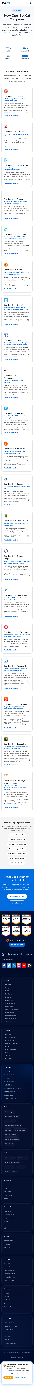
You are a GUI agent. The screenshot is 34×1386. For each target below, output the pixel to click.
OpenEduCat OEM (9, 1280)
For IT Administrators (12, 1139)
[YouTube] (24, 965)
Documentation (8, 1211)
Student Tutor (8, 1085)
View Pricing (17, 903)
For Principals (9, 1112)
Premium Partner (9, 1267)
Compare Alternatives (10, 1218)
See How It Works (17, 896)
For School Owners (20, 1130)
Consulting (7, 1244)
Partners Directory (9, 1277)
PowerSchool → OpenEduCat (17, 844)
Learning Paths (8, 1095)
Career (6, 1310)
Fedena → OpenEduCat (17, 835)
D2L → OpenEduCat (17, 863)
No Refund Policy (9, 1329)
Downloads (20, 1167)
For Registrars (9, 1121)
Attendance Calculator (12, 1162)
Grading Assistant (9, 1081)
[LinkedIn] (14, 965)
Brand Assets (9, 1167)
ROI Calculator (9, 1158)
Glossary (6, 1198)
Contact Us (7, 1296)
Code (6, 1171)
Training (6, 1251)
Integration (7, 1247)
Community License (10, 1343)
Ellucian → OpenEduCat (17, 849)
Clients (6, 1185)
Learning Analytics (9, 1092)
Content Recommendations (12, 1088)
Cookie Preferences (17, 1357)
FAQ (5, 1228)
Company (6, 1293)
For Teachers (9, 1143)
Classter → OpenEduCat (17, 839)
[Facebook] (4, 965)
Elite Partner (7, 1263)
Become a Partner (9, 1274)
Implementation (8, 1241)
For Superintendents (11, 1116)
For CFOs (8, 1130)
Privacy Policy (8, 1333)
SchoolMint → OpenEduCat (17, 853)
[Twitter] (9, 965)
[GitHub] (29, 965)
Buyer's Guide (8, 1195)
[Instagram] (19, 965)
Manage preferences (21, 1377)
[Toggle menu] (31, 3)
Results (6, 1188)
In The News (7, 1307)
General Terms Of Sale (10, 1326)
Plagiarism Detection (10, 1098)
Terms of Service (9, 1323)
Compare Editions (9, 1214)
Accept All (8, 1377)
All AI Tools (7, 1071)
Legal (5, 1303)
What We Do (7, 1300)
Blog (5, 1225)
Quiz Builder (7, 1078)
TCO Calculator (22, 1158)
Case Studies (8, 1192)
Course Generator (9, 1075)
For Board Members (11, 1134)
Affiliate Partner (9, 1270)
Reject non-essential (23, 1381)
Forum (6, 1221)
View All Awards (17, 945)
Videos (14, 1171)
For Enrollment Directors (13, 1125)
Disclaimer (7, 1336)
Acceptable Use (8, 1340)
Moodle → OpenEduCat (17, 858)
